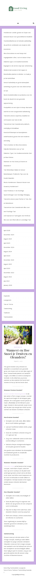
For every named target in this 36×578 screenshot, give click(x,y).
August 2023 (8, 264)
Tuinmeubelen (8, 317)
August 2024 (8, 251)
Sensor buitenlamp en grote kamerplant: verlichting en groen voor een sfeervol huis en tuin (17, 87)
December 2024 (9, 247)
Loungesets (7, 300)
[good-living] (18, 9)
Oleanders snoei (9, 466)
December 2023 (9, 260)
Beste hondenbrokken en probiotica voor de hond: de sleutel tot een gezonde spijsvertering (18, 99)
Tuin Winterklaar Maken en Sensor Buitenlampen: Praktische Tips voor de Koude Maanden (16, 174)
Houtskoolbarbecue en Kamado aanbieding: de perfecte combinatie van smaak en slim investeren (17, 45)
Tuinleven (7, 313)
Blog (8, 568)
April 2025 (7, 243)
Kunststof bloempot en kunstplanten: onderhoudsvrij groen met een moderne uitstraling (16, 136)
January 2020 (8, 285)
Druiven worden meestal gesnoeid (15, 394)
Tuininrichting (8, 308)
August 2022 (8, 277)
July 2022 (7, 281)
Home (5, 568)
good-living (21, 574)
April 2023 (7, 268)
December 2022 (9, 272)
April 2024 (7, 256)
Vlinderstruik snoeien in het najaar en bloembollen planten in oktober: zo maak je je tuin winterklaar (17, 74)
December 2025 (9, 235)
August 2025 (8, 239)
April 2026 (7, 230)
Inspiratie (7, 296)
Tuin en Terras (8, 304)
